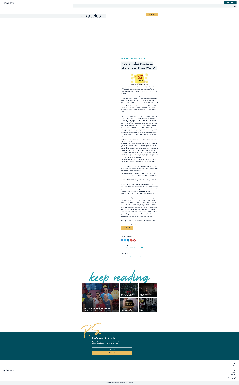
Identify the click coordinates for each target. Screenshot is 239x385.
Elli (122, 58)
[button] (235, 5)
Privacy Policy (122, 382)
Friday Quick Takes (140, 58)
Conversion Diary (138, 88)
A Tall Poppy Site (129, 382)
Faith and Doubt (129, 58)
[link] (178, 363)
